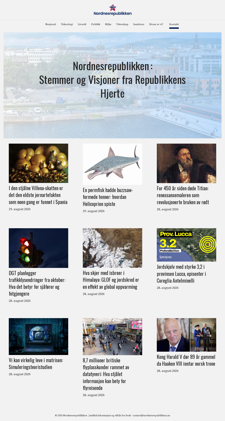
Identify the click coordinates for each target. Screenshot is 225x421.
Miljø (108, 24)
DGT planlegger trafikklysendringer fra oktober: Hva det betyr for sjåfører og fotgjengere (37, 283)
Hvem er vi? (156, 24)
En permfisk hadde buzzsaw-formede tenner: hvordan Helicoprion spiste (108, 196)
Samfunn (138, 24)
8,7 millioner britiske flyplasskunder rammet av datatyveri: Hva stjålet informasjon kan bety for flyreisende (106, 374)
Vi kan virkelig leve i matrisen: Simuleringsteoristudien (36, 363)
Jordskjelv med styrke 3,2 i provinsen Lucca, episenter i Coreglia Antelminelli (181, 273)
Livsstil (82, 24)
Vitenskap (122, 24)
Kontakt (174, 24)
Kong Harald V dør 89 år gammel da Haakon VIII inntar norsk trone (186, 360)
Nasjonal (50, 24)
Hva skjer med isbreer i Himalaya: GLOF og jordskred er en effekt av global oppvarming (111, 279)
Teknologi (67, 24)
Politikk (95, 24)
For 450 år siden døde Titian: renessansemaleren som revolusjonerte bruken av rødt (183, 195)
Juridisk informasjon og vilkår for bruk (110, 415)
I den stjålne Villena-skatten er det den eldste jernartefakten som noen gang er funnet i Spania (38, 195)
